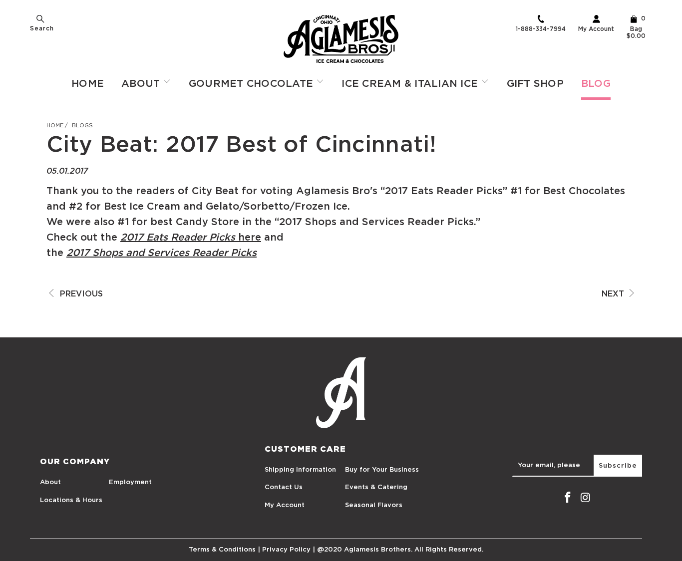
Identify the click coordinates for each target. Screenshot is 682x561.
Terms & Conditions (222, 550)
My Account (596, 29)
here (248, 238)
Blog (596, 84)
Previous (80, 294)
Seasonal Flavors (373, 505)
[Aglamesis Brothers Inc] (341, 39)
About (142, 84)
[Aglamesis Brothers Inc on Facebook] (567, 498)
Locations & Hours (71, 500)
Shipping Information (300, 470)
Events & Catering (376, 487)
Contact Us (284, 487)
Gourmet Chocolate (253, 84)
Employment (130, 482)
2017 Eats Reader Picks (177, 238)
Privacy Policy (286, 550)
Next (614, 294)
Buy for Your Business (382, 470)
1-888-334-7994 (541, 29)
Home (87, 84)
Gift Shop (535, 84)
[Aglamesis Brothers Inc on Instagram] (585, 498)
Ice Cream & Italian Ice (411, 84)
